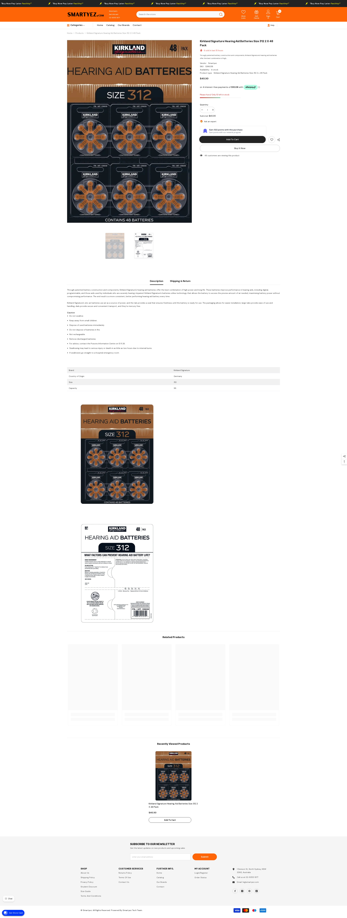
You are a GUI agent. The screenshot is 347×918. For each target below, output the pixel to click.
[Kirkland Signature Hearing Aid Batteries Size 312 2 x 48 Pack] (173, 776)
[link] (256, 14)
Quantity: (204, 104)
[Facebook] (235, 891)
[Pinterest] (249, 891)
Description (156, 281)
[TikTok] (256, 891)
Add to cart (234, 139)
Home (69, 33)
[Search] (180, 14)
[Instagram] (242, 891)
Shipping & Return (180, 281)
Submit (204, 856)
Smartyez (212, 63)
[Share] (277, 140)
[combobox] (176, 14)
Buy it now (239, 148)
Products (79, 33)
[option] (129, 131)
